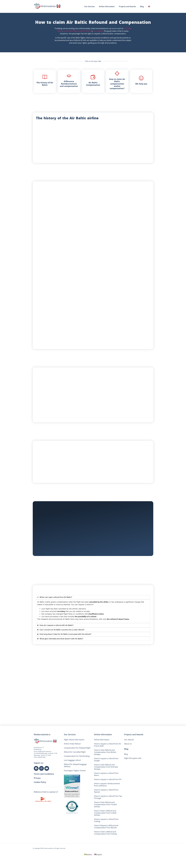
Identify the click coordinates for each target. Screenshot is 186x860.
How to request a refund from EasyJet (106, 772)
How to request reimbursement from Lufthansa (107, 797)
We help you (141, 83)
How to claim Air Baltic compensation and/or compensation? (117, 84)
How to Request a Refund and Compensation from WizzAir (106, 839)
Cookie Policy (40, 794)
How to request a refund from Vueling (106, 833)
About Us (128, 756)
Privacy (37, 790)
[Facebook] (36, 781)
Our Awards (129, 752)
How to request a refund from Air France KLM (107, 757)
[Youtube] (46, 781)
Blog (142, 6)
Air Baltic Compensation (93, 83)
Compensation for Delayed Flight (77, 760)
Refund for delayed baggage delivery (75, 778)
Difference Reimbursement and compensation (69, 83)
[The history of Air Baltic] (45, 77)
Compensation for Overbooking (77, 768)
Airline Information (107, 6)
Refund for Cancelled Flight (75, 764)
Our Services (89, 6)
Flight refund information (74, 752)
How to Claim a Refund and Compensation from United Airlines (105, 825)
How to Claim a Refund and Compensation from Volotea (105, 845)
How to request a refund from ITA (107, 792)
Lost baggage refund (72, 773)
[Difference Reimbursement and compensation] (69, 75)
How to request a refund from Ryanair (106, 803)
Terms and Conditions (44, 786)
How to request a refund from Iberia (106, 786)
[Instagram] (41, 781)
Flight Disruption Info (132, 771)
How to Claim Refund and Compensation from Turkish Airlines (105, 817)
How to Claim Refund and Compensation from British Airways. (105, 764)
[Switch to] (149, 6)
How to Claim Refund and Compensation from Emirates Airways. (106, 779)
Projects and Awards (127, 6)
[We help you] (141, 78)
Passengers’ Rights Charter (75, 783)
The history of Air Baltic (44, 83)
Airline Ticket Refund (72, 756)
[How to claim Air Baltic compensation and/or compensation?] (117, 73)
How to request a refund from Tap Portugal (108, 809)
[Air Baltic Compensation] (93, 77)
